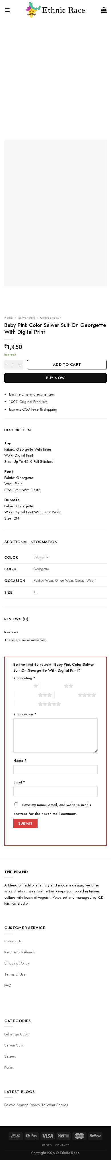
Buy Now (55, 378)
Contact (62, 1145)
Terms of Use (15, 974)
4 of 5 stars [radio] (66, 695)
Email (19, 782)
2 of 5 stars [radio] (52, 686)
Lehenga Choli (16, 1034)
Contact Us (12, 941)
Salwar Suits (26, 317)
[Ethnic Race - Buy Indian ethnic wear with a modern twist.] (55, 10)
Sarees (10, 1056)
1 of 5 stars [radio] (22, 686)
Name (19, 760)
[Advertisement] (55, 78)
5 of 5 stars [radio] (26, 704)
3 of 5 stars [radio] (26, 695)
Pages (47, 1145)
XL (35, 592)
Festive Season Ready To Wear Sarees (36, 1105)
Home (8, 317)
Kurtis (8, 1067)
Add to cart (67, 364)
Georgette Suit (50, 317)
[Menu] (7, 10)
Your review (24, 714)
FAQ (7, 985)
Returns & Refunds (19, 952)
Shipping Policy (16, 963)
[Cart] (104, 10)
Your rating (24, 678)
